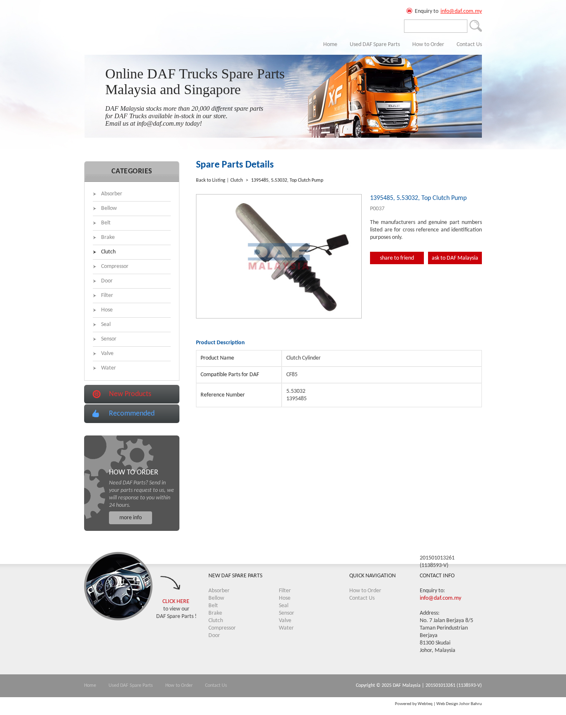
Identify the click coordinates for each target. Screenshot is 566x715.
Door (107, 281)
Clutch (108, 252)
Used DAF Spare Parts (375, 44)
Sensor (108, 339)
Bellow (109, 208)
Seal (106, 324)
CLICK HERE (175, 601)
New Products (130, 394)
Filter (107, 295)
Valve (107, 353)
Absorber (111, 194)
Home (330, 44)
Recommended (132, 414)
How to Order (428, 44)
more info (130, 518)
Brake (108, 237)
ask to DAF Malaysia (455, 258)
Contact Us (469, 44)
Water (108, 368)
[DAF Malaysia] (115, 31)
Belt (106, 223)
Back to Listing (210, 180)
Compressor (114, 266)
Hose (107, 310)
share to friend (397, 258)
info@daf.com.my (461, 11)
